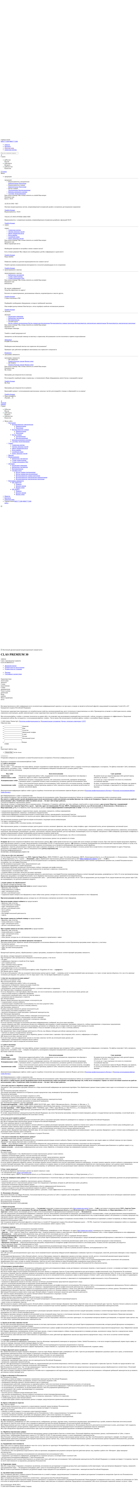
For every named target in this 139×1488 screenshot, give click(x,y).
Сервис (10, 443)
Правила (11, 361)
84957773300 (5, 141)
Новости (7, 496)
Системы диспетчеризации (17, 193)
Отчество (25, 730)
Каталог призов (19, 361)
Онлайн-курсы (17, 470)
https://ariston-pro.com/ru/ (88, 859)
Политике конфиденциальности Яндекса (98, 790)
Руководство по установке (13, 669)
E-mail (24, 734)
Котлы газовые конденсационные (39, 323)
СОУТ (84, 721)
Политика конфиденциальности (29, 721)
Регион (24, 736)
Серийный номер (14, 237)
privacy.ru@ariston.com (24, 1172)
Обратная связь (9, 499)
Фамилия (25, 726)
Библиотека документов (16, 275)
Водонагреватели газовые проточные (62, 323)
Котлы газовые (17, 435)
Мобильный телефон (29, 732)
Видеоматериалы (13, 320)
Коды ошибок (12, 235)
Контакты (8, 498)
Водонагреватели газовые (20, 429)
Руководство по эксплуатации (14, 667)
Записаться (8, 340)
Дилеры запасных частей (16, 232)
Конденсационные (24, 190)
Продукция (12, 423)
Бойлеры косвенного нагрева (17, 192)
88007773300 (13, 141)
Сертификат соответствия (13, 674)
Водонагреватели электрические (22, 424)
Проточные (22, 183)
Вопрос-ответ (29, 361)
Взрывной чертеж (10, 666)
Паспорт (7, 672)
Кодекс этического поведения (71, 721)
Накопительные (13, 183)
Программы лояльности (16, 481)
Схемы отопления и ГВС (16, 278)
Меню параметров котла (16, 233)
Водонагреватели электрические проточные (121, 323)
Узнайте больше (10, 210)
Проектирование (13, 457)
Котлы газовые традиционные (18, 323)
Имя (23, 728)
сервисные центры (11, 150)
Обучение (11, 464)
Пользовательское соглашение (51, 721)
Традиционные (13, 190)
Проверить (8, 353)
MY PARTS (15, 489)
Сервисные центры (14, 230)
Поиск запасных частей (16, 238)
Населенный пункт (28, 738)
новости (7, 144)
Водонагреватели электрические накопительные (90, 323)
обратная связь (9, 148)
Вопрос (24, 742)
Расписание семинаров (15, 316)
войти (6, 503)
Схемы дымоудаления (15, 276)
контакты (8, 146)
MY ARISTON (16, 482)
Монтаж (11, 455)
